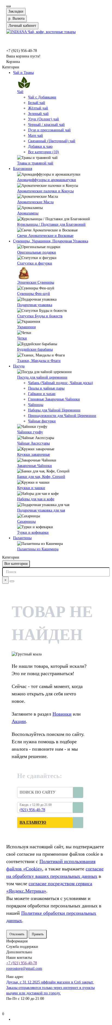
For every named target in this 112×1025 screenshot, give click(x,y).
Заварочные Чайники (34, 466)
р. (16, 18)
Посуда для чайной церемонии (42, 377)
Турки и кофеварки (33, 532)
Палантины (22, 538)
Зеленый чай (38, 114)
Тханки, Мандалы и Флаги (39, 361)
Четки (22, 338)
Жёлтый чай (38, 108)
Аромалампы (27, 213)
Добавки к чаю (40, 146)
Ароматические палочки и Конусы (45, 191)
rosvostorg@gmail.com (24, 968)
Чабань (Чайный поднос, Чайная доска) (60, 383)
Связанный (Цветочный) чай (51, 141)
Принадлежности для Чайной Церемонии (62, 416)
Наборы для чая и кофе (35, 499)
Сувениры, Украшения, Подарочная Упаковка (50, 241)
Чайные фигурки (42, 421)
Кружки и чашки (31, 488)
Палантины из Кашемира (37, 549)
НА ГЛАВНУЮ (33, 822)
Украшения (26, 327)
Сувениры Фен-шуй (33, 294)
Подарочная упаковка (34, 305)
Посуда (18, 366)
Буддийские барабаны (35, 349)
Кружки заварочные (33, 454)
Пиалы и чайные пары (46, 388)
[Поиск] (12, 581)
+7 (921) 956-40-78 (21, 963)
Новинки (61, 714)
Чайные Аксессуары (33, 443)
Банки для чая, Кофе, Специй (41, 477)
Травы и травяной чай (35, 163)
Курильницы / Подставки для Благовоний (51, 224)
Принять (37, 934)
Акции (19, 721)
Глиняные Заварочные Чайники (54, 399)
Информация (16, 941)
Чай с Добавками (42, 97)
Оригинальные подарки (36, 252)
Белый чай (36, 103)
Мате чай (35, 135)
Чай (20, 92)
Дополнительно (19, 952)
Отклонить (17, 934)
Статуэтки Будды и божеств (40, 316)
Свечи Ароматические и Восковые (45, 236)
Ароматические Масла (35, 202)
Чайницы (35, 405)
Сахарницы (26, 521)
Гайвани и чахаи (41, 394)
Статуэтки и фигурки (34, 263)
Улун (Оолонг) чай (43, 119)
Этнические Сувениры (35, 282)
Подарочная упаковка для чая (41, 510)
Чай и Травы (23, 73)
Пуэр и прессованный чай (49, 130)
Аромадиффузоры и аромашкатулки (46, 180)
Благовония (22, 169)
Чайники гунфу (30, 432)
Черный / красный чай (46, 125)
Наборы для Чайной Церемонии (54, 410)
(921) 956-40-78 (32, 810)
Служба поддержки (22, 947)
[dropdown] (8, 6)
